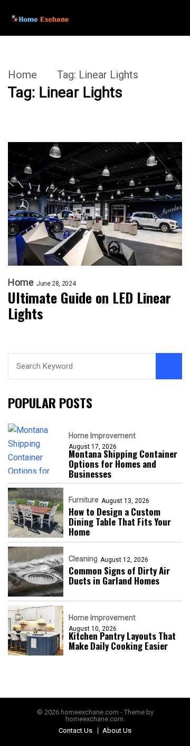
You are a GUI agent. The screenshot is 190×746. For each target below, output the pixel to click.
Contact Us (75, 730)
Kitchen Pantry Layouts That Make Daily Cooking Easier (122, 641)
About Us (116, 730)
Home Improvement (102, 435)
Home (22, 74)
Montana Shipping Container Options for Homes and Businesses (123, 464)
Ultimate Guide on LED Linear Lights (89, 305)
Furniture (84, 499)
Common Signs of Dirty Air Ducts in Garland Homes (119, 576)
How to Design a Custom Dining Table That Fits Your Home (120, 522)
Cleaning (83, 558)
